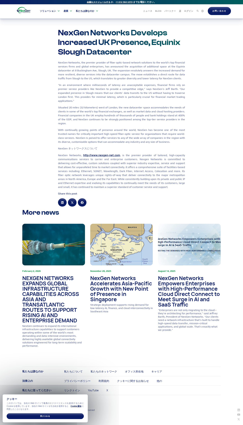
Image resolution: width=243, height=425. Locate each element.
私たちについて (73, 371)
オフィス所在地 (134, 371)
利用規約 (104, 381)
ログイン (188, 10)
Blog (158, 10)
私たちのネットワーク (104, 371)
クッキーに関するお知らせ (133, 381)
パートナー (170, 10)
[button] (50, 11)
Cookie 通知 (76, 406)
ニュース (147, 10)
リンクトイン (72, 390)
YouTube (93, 390)
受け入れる (45, 416)
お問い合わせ (219, 11)
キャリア (156, 371)
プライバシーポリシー (77, 381)
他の (159, 381)
